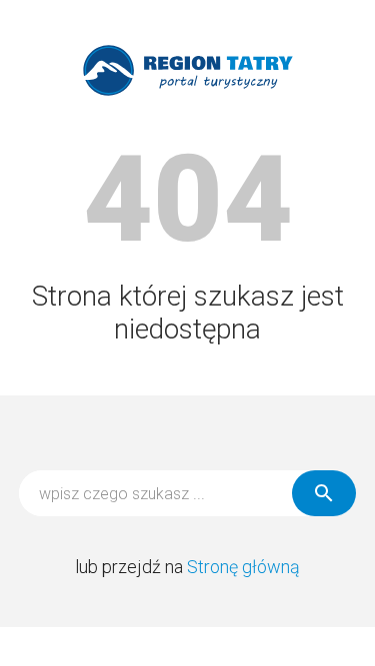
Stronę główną (243, 566)
